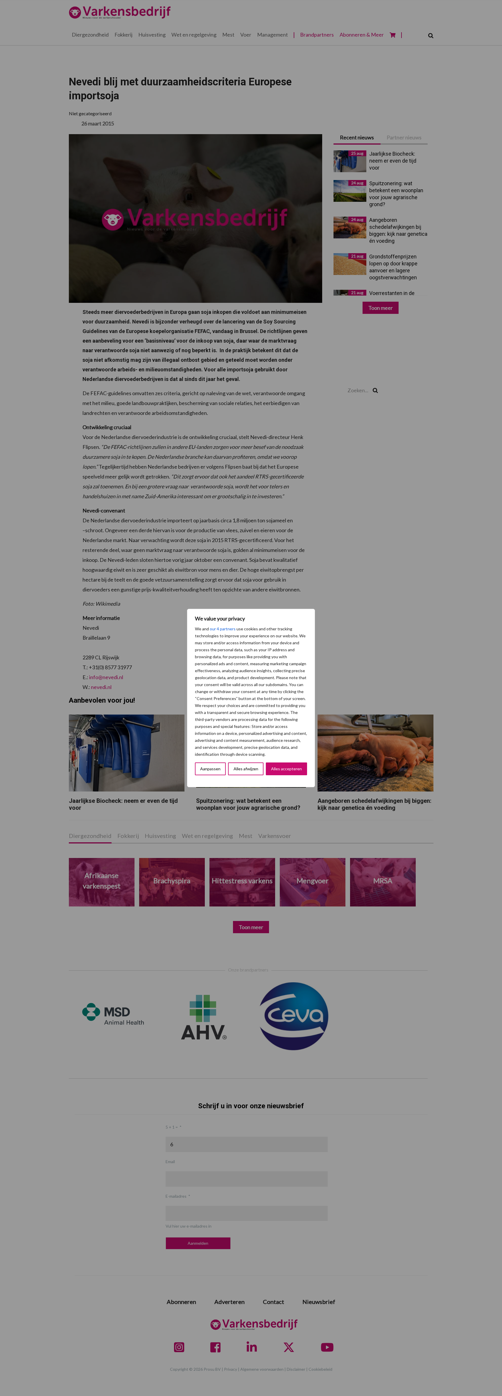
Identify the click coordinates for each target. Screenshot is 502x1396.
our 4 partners (223, 628)
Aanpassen (210, 768)
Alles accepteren (286, 768)
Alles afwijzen (246, 768)
